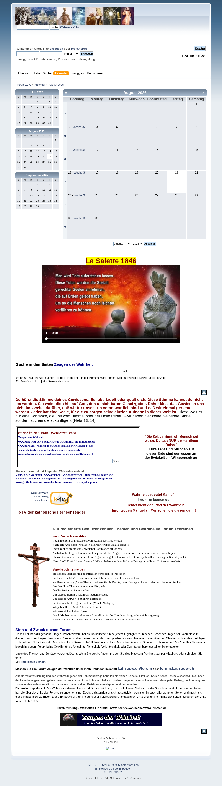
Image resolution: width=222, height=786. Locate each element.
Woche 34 (80, 172)
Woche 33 (79, 149)
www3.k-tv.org (40, 492)
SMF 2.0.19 (93, 765)
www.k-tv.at (42, 500)
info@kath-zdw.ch (33, 661)
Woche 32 (79, 127)
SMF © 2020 (109, 765)
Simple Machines (128, 765)
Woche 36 (80, 218)
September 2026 (37, 175)
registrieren (79, 48)
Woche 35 (80, 195)
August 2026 (37, 131)
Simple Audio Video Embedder (113, 768)
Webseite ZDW (69, 27)
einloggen (56, 48)
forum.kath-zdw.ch (177, 668)
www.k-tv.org (41, 496)
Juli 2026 (37, 92)
